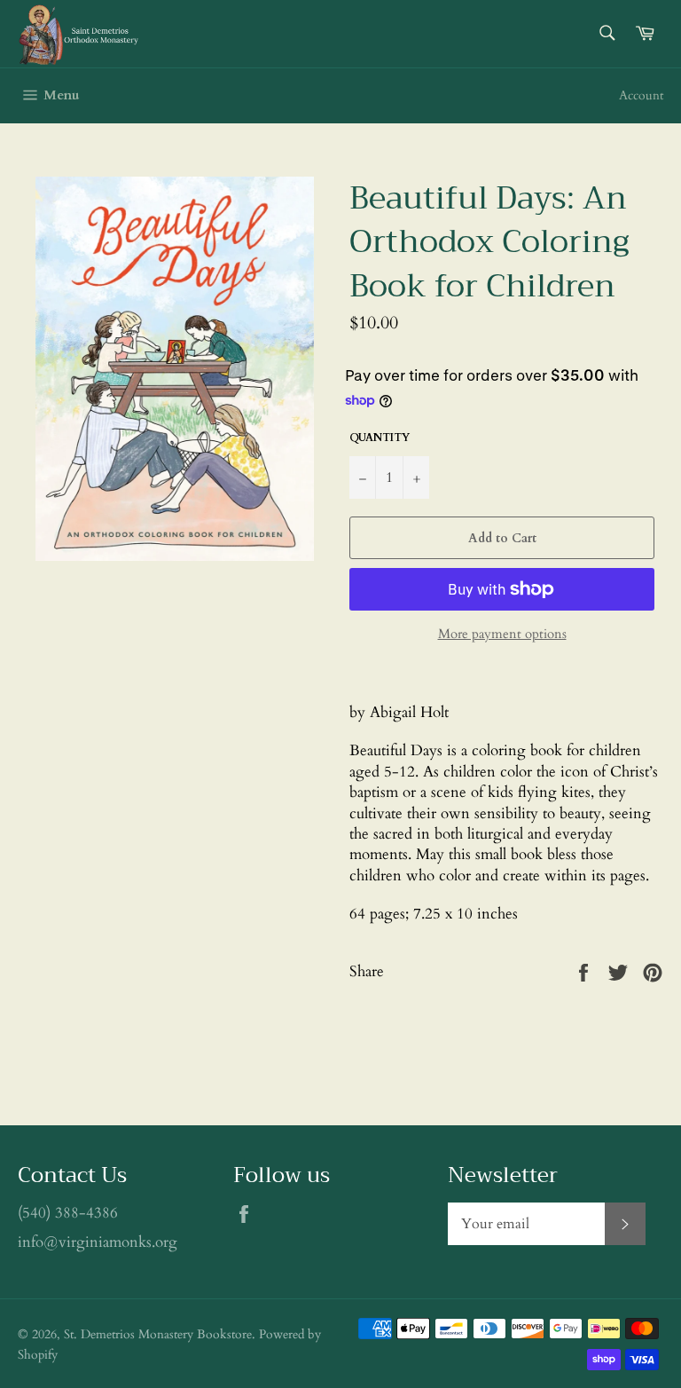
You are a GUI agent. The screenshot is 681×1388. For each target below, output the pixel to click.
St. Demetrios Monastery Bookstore (158, 1335)
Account (641, 95)
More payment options (502, 634)
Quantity (379, 437)
